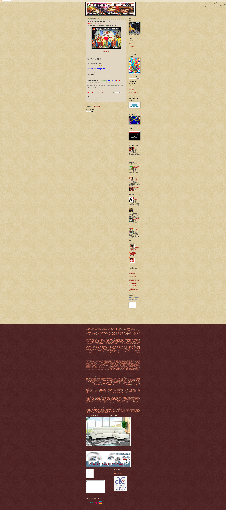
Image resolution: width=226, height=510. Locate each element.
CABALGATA (119, 337)
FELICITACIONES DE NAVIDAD (91, 389)
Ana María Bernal (98, 329)
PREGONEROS (131, 46)
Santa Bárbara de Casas (121, 409)
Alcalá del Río (123, 328)
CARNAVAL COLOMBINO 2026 (112, 349)
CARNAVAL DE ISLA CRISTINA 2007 (100, 369)
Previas (124, 400)
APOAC (126, 329)
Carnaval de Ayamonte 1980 (113, 350)
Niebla (99, 397)
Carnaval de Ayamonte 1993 (134, 352)
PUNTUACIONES (105, 401)
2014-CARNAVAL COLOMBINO (136, 229)
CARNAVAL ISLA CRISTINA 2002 (128, 379)
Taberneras (106, 410)
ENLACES (101, 388)
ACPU (99, 328)
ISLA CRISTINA (131, 89)
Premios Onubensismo (101, 400)
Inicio (107, 104)
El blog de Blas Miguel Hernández (119, 471)
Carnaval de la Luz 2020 (93, 378)
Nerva (88, 397)
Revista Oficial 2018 (124, 408)
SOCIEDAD (90, 410)
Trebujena (132, 410)
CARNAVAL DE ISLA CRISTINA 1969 (107, 361)
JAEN (87, 392)
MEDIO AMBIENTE (94, 396)
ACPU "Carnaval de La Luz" (133, 274)
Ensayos (106, 388)
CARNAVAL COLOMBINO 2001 (96, 23)
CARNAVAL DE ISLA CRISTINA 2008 (113, 369)
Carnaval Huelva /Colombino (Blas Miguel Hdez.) (133, 288)
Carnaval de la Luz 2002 (91, 376)
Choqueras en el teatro (108, 381)
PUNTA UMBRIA (90, 401)
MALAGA (122, 394)
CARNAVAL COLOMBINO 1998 (104, 341)
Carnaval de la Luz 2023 (109, 378)
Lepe (118, 393)
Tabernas (101, 410)
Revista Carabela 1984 (119, 401)
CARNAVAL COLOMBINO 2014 (117, 346)
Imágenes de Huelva (104, 391)
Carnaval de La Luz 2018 (129, 377)
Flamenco (120, 389)
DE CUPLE (98, 385)
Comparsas (129, 381)
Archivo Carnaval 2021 (101, 334)
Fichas (108, 389)
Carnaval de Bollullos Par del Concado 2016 (93, 359)
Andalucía (104, 329)
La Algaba (104, 392)
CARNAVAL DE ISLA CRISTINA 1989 (112, 365)
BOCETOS (130, 49)
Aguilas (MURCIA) (103, 328)
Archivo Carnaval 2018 (122, 333)
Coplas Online (133, 383)
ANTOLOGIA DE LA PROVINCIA (117, 329)
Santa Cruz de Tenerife (129, 409)
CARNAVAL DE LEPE (132, 285)
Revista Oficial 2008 (89, 407)
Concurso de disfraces (89, 382)
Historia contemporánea (117, 390)
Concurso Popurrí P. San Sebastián (112, 382)
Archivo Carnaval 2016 (98, 333)
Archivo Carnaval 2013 (118, 332)
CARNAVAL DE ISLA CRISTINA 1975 (122, 362)
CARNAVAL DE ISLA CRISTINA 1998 (108, 367)
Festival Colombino (102, 389)
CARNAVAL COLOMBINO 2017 (109, 347)
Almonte (93, 329)
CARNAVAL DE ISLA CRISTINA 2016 (116, 371)
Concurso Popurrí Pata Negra (125, 382)
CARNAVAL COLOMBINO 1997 (91, 341)
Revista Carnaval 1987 (128, 401)
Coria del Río (88, 384)
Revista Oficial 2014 (89, 408)
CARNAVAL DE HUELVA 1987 (127, 360)
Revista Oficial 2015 (98, 408)
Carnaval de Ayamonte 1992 (125, 352)
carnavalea (116, 380)
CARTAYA (125, 380)
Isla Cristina (136, 391)
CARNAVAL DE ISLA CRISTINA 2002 (91, 368)
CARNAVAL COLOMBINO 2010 (103, 345)
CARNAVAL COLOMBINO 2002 (103, 342)
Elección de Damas (125, 386)
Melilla (100, 396)
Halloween (97, 390)
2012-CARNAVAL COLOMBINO (136, 188)
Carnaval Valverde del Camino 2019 (108, 380)
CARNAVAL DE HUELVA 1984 (91, 360)
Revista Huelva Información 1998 (120, 402)
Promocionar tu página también (133, 299)
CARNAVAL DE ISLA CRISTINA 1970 (119, 361)
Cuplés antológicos (135, 384)
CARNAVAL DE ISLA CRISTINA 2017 (131, 371)
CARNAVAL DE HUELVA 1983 (134, 359)
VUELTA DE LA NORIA (98, 412)
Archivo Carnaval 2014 (130, 332)
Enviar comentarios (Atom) (95, 106)
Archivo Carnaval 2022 (110, 334)
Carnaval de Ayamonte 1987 (130, 351)
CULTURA (128, 384)
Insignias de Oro (118, 391)
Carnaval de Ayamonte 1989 (96, 352)
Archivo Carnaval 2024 (132, 334)
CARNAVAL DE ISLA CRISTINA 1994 (117, 366)
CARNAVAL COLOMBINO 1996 (134, 340)
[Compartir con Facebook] (119, 92)
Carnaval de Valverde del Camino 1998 (120, 378)
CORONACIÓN (97, 384)
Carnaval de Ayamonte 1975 (122, 349)
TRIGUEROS (137, 410)
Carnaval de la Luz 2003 (99, 376)
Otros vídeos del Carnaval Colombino (123, 397)
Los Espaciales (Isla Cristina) (134, 280)
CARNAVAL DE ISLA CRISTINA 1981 (125, 363)
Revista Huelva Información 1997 (107, 402)
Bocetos (96, 337)
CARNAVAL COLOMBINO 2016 (92, 347)
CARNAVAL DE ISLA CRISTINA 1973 (98, 362)
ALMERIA (88, 329)
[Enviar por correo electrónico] (115, 92)
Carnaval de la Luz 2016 (108, 377)
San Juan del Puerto (112, 409)
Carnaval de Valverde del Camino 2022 (104, 379)
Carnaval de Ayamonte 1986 (119, 351)
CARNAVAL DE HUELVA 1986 (115, 360)
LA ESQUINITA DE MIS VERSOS (119, 392)
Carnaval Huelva (120, 379)
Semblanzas (135, 409)
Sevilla (139, 409)
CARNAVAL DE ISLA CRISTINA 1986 (127, 364)
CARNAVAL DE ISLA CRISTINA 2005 (128, 368)
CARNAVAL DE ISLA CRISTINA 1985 (116, 364)
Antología (109, 329)
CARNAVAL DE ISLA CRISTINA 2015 (100, 371)
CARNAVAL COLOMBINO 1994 (106, 340)
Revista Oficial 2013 (134, 407)
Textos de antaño (115, 410)
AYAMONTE (131, 85)
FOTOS (125, 389)
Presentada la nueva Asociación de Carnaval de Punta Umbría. (136, 209)
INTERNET (130, 391)
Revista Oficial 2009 (98, 407)
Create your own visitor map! (107, 504)
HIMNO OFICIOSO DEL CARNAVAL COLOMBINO (136, 178)
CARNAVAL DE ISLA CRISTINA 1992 (91, 366)
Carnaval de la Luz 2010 (126, 376)
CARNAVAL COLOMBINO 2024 (100, 349)
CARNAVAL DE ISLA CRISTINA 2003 (102, 368)
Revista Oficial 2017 (115, 408)
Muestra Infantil (127, 396)
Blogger (116, 495)
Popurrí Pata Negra (133, 399)
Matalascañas (88, 396)
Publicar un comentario (93, 99)
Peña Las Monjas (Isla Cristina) (134, 281)
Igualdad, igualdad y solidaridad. (133, 254)
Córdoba (137, 383)
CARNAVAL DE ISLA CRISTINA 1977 (91, 363)
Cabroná (124, 337)
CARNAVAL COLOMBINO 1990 (101, 339)
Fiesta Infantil (112, 389)
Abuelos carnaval (94, 328)
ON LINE (102, 397)
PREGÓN (93, 400)
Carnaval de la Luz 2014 (89, 377)
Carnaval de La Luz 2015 (98, 377)
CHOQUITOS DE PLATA (115, 381)
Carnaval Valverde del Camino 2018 (96, 380)
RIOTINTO (131, 408)
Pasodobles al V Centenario (133, 398)
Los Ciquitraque (130, 393)
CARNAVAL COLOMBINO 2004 (129, 342)
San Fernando (105, 409)
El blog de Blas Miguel (118, 473)
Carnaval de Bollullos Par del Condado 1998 (110, 359)
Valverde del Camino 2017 (121, 411)
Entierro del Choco (114, 388)
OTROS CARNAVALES (109, 397)
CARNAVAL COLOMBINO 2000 (132, 341)
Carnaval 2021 (111, 338)
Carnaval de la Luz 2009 (117, 376)
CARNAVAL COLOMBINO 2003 (116, 342)
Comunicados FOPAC (136, 381)
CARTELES (131, 380)
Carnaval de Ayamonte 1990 (105, 352)
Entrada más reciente (91, 104)
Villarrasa (92, 412)
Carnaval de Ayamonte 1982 (132, 350)
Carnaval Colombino (118, 338)
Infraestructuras (112, 391)
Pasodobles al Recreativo (123, 398)
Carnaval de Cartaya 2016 (123, 359)
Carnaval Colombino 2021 (116, 348)
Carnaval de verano (113, 379)
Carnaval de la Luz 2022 (101, 378)
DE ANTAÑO (88, 385)
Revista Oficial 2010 (107, 407)
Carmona (105, 338)
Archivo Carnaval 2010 (125, 331)
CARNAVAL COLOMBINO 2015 (131, 346)
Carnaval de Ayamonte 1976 (131, 349)
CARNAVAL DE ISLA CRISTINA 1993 (103, 366)
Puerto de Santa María (137, 400)
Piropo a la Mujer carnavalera (117, 399)
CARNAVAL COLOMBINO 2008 (127, 343)
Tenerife (111, 410)
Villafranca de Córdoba (130, 411)
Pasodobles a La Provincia (112, 398)
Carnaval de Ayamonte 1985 (108, 351)
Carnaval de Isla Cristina (134, 257)
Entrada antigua (122, 104)
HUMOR (134, 390)
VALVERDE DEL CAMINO (133, 93)
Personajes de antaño (106, 399)
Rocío (134, 408)
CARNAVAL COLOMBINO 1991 (116, 339)
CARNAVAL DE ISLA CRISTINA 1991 (134, 365)
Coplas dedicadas (120, 383)
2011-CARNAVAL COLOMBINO (136, 167)
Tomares (120, 410)
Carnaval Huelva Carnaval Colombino (134, 297)
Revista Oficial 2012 (125, 407)
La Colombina (110, 392)
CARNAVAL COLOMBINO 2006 (100, 343)
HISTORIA (130, 43)
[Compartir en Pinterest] (120, 92)
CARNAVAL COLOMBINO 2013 (102, 346)
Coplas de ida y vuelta (112, 383)
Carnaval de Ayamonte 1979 (104, 350)
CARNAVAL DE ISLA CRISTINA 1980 (114, 363)
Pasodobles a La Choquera (101, 398)
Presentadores (119, 400)
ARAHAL (132, 329)
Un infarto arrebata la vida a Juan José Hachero (136, 198)
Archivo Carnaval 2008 (100, 330)
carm (102, 338)
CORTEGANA (110, 384)
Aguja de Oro (108, 328)
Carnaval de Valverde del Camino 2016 (133, 378)
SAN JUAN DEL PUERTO (133, 92)
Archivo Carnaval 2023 (121, 334)
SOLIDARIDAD (96, 410)
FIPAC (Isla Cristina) (132, 276)
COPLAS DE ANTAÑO (103, 383)
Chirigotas (102, 381)
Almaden (139, 328)
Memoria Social (110, 396)
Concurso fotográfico (96, 382)
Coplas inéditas (126, 383)
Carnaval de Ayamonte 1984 (98, 351)
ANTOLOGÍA (131, 48)
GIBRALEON (89, 390)
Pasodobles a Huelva (90, 398)
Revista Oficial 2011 (116, 407)
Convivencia (96, 383)
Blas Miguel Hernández (107, 51)
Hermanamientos (103, 390)
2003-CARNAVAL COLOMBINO (136, 219)
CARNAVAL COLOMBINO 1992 (131, 339)
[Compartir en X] (118, 92)
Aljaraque (135, 328)
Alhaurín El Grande (130, 328)
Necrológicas (137, 396)
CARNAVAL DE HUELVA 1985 (103, 360)
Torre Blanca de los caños (126, 410)
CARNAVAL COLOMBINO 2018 (125, 347)
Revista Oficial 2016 (106, 408)
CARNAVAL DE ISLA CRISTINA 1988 (98, 365)
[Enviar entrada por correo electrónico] (113, 92)
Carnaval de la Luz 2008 (108, 376)
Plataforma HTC (126, 399)
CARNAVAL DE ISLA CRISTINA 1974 (110, 362)
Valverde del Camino (111, 411)
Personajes (99, 399)
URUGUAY (104, 411)
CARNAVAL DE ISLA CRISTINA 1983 (93, 364)
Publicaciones (130, 400)
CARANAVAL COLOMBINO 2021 (95, 338)
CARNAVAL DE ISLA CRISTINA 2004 (115, 368)
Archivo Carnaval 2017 (110, 333)
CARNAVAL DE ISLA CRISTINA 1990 (123, 365)
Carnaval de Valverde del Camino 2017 (92, 379)
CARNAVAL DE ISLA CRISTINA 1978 (102, 363)
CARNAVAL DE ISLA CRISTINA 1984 (105, 364)
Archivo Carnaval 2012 (104, 332)
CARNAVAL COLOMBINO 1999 (118, 341)
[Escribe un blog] (117, 92)
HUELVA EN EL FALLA (127, 390)
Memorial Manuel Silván (116, 396)
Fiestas (117, 389)
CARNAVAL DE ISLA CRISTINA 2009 (128, 369)
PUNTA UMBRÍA (131, 90)
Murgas (132, 396)
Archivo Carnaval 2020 (90, 334)
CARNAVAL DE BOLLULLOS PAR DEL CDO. (134, 284)
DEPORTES (108, 385)
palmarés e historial (136, 397)
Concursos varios (91, 383)
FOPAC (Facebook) (132, 273)
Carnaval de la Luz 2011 (135, 376)
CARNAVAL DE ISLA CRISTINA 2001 (133, 367)
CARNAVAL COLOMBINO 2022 (128, 348)
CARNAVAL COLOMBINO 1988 (127, 338)
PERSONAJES (131, 45)
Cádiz (129, 337)
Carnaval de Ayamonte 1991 (115, 352)
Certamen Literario (92, 381)
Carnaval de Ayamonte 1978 (95, 350)
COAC (124, 381)
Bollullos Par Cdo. (109, 337)
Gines (93, 390)
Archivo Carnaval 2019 (133, 333)
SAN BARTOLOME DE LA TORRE (96, 409)
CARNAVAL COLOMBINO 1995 (120, 340)
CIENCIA (121, 381)
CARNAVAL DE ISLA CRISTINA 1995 (128, 366)
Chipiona (98, 381)
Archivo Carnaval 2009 (111, 330)
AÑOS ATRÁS (131, 42)
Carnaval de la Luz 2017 (119, 377)
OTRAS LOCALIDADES (133, 95)
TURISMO (87, 411)
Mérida (122, 396)
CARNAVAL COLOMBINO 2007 (114, 343)
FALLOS (136, 388)
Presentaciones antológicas (110, 400)
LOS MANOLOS (133, 252)
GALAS (132, 389)
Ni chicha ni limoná (93, 397)
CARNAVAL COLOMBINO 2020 (103, 348)
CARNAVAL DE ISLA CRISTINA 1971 (130, 361)
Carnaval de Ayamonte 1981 (123, 350)
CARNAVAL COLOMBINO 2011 (122, 345)
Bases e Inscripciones (90, 337)
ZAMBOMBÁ (105, 412)
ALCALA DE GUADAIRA (115, 328)
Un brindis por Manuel (94, 411)
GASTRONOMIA (138, 389)
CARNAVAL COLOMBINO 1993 (92, 340)
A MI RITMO (88, 328)
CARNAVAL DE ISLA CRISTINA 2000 (120, 367)
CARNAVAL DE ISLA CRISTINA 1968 (96, 361)
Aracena (129, 329)
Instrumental (125, 391)
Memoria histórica (104, 396)
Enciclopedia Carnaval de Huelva (92, 388)
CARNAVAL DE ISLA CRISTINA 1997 (97, 367)
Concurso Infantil (102, 382)
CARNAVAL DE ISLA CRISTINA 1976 (134, 362)
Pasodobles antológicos (90, 399)
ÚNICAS (101, 411)
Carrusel (120, 380)
